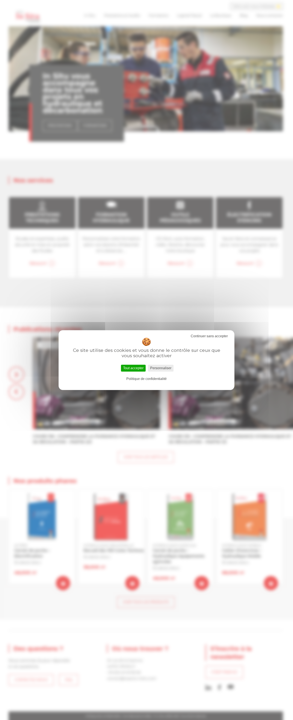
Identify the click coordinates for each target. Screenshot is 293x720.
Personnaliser (160, 368)
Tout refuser (209, 336)
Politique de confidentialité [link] (146, 379)
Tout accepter (133, 368)
